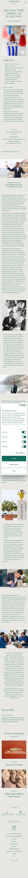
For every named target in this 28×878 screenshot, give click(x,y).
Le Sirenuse (14, 762)
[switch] (24, 437)
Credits (14, 854)
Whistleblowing (14, 849)
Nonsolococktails (7, 271)
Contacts (14, 839)
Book (25, 2)
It (14, 856)
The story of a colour (14, 764)
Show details (19, 453)
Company (14, 841)
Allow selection (14, 464)
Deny (14, 470)
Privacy (14, 846)
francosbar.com (14, 137)
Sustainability (14, 844)
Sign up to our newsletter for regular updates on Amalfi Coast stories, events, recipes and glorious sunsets (13, 719)
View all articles (14, 736)
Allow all (14, 458)
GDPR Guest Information (14, 851)
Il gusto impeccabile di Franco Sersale (14, 795)
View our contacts (14, 821)
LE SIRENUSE (17, 21)
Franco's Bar (18, 335)
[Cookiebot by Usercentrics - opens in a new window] (19, 405)
